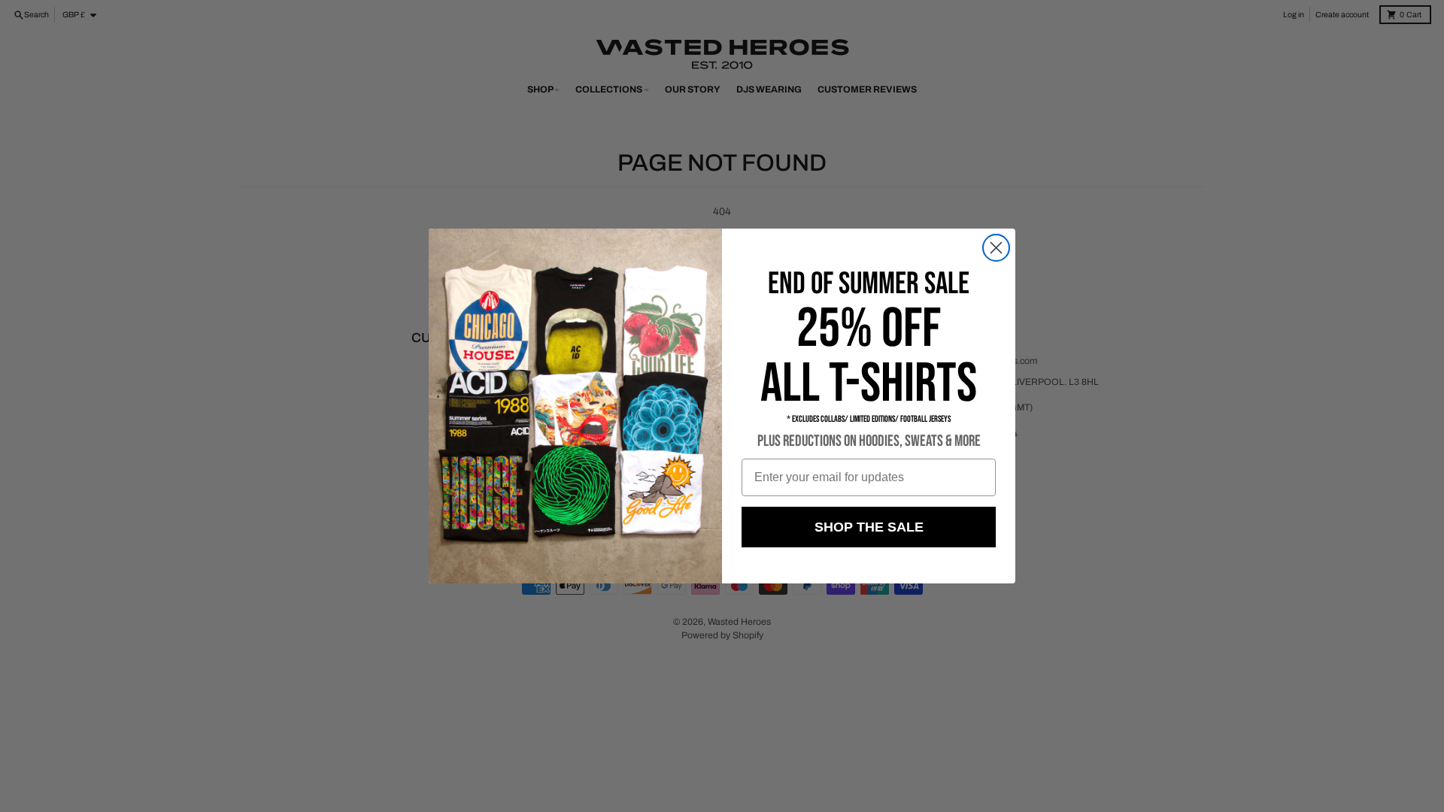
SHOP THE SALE (869, 527)
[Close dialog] (996, 248)
